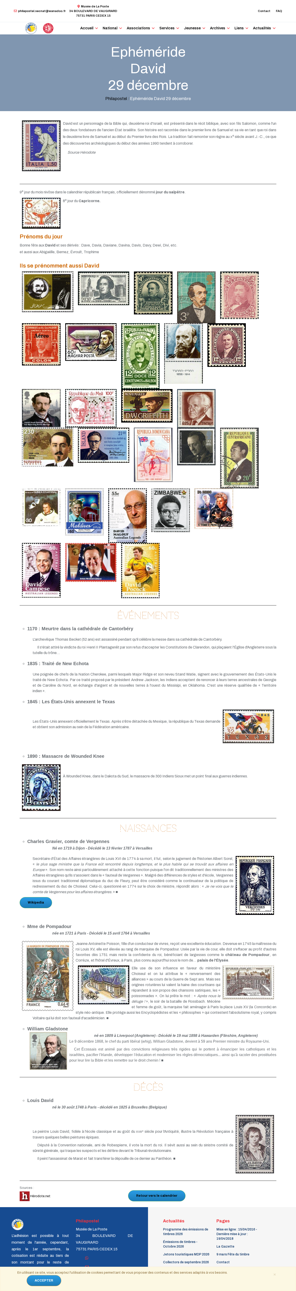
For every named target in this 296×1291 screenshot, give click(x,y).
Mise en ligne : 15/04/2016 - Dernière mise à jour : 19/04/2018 (236, 1234)
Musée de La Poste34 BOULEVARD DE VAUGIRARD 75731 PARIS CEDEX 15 (93, 11)
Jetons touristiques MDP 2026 (186, 1254)
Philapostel (116, 98)
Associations (138, 28)
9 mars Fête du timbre (232, 1254)
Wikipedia (36, 902)
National (110, 28)
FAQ (279, 11)
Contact (264, 11)
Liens (239, 28)
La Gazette (225, 1246)
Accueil (86, 28)
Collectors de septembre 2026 (186, 1262)
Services (167, 28)
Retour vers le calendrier (156, 1195)
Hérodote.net (40, 1196)
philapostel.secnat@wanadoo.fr (42, 11)
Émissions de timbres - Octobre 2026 (180, 1244)
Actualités (262, 28)
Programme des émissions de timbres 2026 (185, 1232)
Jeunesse (192, 28)
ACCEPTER (44, 1280)
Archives (217, 28)
